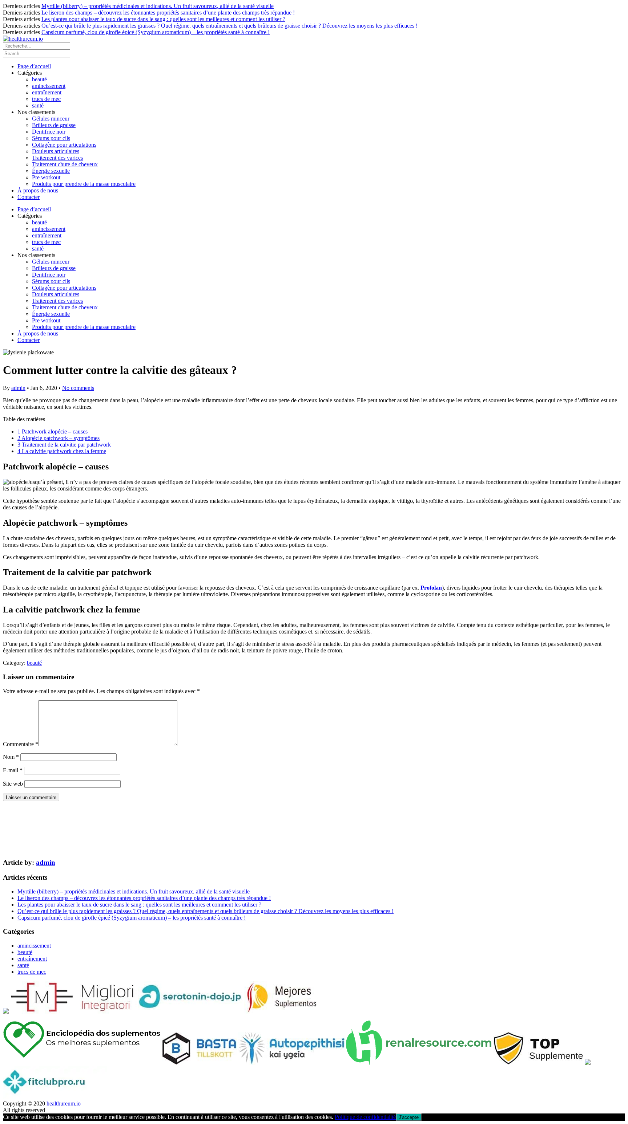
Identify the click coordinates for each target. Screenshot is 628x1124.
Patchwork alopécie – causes (52, 431)
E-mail (13, 770)
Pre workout (46, 177)
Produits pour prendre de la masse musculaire (84, 184)
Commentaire (20, 744)
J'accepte (409, 1117)
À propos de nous (37, 190)
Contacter (28, 197)
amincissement (48, 86)
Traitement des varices (57, 158)
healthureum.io (64, 1103)
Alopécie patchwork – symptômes (58, 438)
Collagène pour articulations (64, 145)
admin (18, 388)
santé (38, 105)
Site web (13, 784)
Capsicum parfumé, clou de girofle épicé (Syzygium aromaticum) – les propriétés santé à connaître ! (155, 32)
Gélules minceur (50, 118)
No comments (78, 388)
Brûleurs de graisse (54, 125)
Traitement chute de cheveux (65, 164)
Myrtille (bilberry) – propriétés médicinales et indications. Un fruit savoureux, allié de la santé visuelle (157, 6)
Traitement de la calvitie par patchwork (64, 444)
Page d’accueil (34, 66)
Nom (11, 757)
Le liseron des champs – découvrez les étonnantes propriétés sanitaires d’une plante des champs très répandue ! (168, 12)
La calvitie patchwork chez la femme (61, 451)
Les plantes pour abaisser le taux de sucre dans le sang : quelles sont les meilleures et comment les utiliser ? (163, 19)
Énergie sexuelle (51, 171)
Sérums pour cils (51, 138)
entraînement (46, 92)
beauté (39, 79)
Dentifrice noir (48, 132)
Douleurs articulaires (55, 151)
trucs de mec (46, 99)
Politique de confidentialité (365, 1117)
